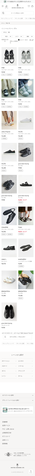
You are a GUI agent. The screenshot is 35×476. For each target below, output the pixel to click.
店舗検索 (4, 422)
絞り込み (30, 472)
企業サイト (5, 440)
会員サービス (6, 425)
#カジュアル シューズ (6, 18)
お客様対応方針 (6, 433)
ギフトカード (6, 436)
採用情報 (4, 443)
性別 (6, 36)
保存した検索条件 (14, 42)
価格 (28, 36)
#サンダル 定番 (19, 18)
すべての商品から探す (17, 13)
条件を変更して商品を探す (17, 337)
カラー (17, 36)
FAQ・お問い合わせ (8, 429)
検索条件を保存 (5, 40)
